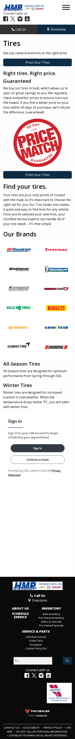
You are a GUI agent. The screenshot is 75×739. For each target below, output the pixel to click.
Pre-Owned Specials (51, 625)
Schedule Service (20, 615)
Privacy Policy (53, 727)
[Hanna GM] (23, 7)
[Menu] (66, 8)
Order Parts (36, 640)
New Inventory (51, 614)
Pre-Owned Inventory (51, 618)
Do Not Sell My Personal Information (41, 731)
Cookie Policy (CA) (35, 648)
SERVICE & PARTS (36, 631)
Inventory (51, 608)
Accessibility (31, 727)
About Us (20, 608)
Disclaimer (36, 644)
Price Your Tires (38, 62)
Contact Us (12, 727)
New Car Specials (51, 621)
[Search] (67, 661)
